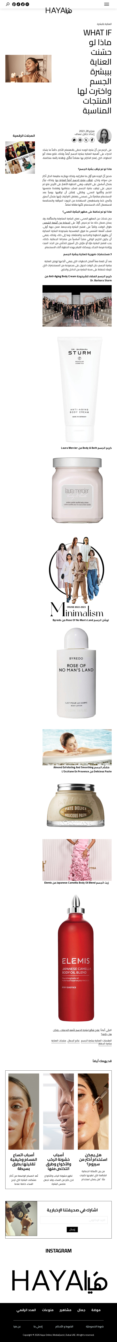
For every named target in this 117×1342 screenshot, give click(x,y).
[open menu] (95, 4)
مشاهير (65, 1310)
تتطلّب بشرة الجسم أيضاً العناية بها (74, 180)
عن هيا (17, 1326)
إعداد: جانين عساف (84, 134)
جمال (81, 1310)
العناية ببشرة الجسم (91, 1040)
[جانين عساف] (104, 136)
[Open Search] (7, 4)
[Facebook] (92, 140)
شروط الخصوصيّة (95, 1326)
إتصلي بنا (38, 1326)
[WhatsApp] (74, 140)
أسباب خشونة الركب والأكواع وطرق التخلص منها (58, 1161)
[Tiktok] (18, 4)
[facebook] (22, 4)
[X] (13, 4)
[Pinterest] (80, 140)
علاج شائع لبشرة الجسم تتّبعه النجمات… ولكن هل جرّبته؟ (82, 1032)
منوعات (47, 1310)
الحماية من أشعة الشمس (56, 222)
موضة (96, 1310)
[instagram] (27, 4)
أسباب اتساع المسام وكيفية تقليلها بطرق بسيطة (23, 1161)
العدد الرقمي (26, 1310)
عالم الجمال (73, 1040)
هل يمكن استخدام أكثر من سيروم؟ (93, 1159)
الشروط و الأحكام (64, 1326)
